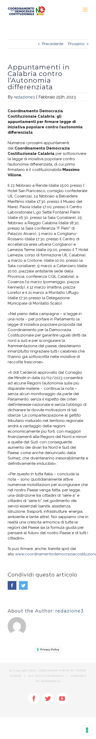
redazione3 (24, 97)
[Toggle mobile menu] (85, 9)
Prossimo (76, 44)
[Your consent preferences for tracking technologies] (87, 730)
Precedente (52, 44)
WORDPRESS (50, 681)
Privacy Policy (49, 649)
